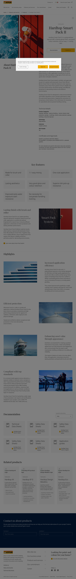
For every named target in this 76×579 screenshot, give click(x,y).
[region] (38, 64)
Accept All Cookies (54, 66)
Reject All (43, 66)
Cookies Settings (23, 66)
